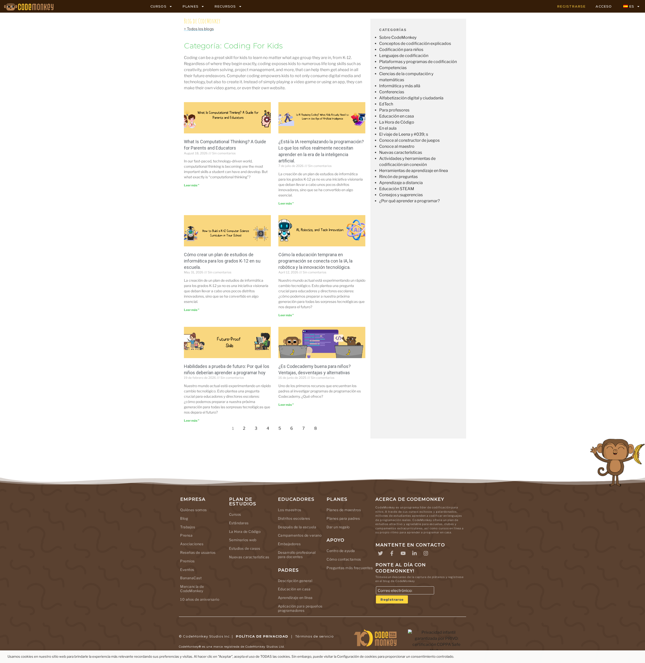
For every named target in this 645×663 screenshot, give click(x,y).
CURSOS (158, 6)
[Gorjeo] (380, 553)
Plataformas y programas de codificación (418, 61)
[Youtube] (403, 553)
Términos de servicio (314, 636)
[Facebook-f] (392, 553)
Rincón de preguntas (398, 176)
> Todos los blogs (199, 29)
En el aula (388, 128)
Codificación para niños (401, 49)
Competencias (393, 67)
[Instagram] (426, 553)
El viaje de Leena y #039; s (403, 134)
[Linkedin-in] (414, 553)
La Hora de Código (396, 122)
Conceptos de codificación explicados (415, 43)
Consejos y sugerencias (401, 194)
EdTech (386, 104)
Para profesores (394, 110)
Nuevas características (400, 152)
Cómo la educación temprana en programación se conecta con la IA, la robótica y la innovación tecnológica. (315, 261)
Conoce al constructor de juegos (409, 140)
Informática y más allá (399, 85)
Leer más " (191, 185)
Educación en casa (396, 116)
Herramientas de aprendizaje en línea (413, 170)
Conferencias (391, 92)
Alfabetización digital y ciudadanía (411, 98)
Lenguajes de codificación (403, 55)
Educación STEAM (396, 188)
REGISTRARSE (571, 6)
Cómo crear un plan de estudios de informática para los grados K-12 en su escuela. (222, 261)
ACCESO (604, 6)
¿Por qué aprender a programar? (409, 200)
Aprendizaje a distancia (401, 182)
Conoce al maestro (396, 146)
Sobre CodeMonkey (397, 37)
